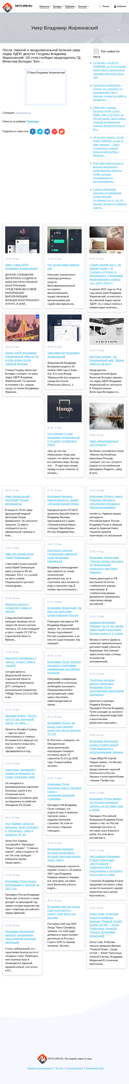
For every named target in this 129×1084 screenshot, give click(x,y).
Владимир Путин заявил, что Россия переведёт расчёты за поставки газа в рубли (106, 804)
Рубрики (70, 6)
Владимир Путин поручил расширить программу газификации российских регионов (64, 667)
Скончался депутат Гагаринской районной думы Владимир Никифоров (62, 556)
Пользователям (75, 1068)
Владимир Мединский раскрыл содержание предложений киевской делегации (20, 937)
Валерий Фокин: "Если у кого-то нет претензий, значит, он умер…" (21, 719)
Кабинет (121, 6)
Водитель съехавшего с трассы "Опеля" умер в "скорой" (20, 662)
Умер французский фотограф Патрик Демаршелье (17, 500)
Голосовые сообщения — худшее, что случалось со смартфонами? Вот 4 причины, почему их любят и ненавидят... (109, 92)
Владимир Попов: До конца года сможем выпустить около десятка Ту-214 (64, 728)
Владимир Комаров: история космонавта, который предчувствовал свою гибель (64, 855)
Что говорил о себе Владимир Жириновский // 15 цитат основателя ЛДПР (63, 439)
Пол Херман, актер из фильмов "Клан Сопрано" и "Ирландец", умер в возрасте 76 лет (22, 829)
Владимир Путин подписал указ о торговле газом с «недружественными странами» (64, 791)
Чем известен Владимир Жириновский (63, 354)
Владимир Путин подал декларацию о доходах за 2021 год (22, 885)
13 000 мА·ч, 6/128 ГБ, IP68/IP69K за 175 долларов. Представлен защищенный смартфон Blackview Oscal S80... (109, 70)
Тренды (57, 6)
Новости (44, 6)
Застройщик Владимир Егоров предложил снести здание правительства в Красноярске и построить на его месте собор (106, 865)
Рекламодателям (95, 1068)
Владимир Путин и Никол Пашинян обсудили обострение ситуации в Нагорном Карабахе (106, 502)
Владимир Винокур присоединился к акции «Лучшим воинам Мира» (63, 500)
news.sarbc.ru (23, 112)
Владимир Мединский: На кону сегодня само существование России (64, 611)
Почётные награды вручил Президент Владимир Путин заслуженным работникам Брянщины (107, 687)
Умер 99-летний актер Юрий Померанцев (19, 556)
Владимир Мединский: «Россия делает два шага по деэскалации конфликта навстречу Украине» (106, 565)
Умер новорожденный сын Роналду (104, 443)
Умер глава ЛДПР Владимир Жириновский (21, 266)
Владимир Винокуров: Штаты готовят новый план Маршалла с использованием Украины (106, 747)
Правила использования (40, 1068)
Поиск (105, 6)
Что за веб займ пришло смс (63, 266)
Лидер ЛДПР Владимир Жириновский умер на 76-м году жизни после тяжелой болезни (22, 358)
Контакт (82, 6)
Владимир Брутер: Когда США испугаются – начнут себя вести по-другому (63, 912)
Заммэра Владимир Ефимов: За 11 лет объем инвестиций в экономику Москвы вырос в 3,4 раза (106, 628)
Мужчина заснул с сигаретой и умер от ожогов (18, 608)
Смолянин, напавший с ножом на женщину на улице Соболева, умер (20, 773)
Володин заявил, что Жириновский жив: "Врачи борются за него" (107, 360)
